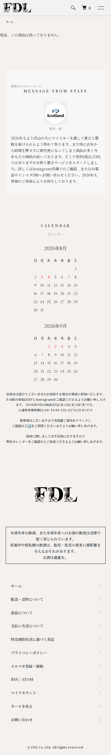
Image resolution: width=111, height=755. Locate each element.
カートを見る (22, 706)
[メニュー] (100, 8)
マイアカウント (23, 692)
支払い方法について (27, 625)
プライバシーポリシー (29, 652)
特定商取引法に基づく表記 (32, 639)
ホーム (9, 22)
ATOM (27, 679)
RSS (14, 679)
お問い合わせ (22, 719)
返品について (22, 612)
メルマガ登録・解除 (27, 666)
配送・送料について (27, 599)
